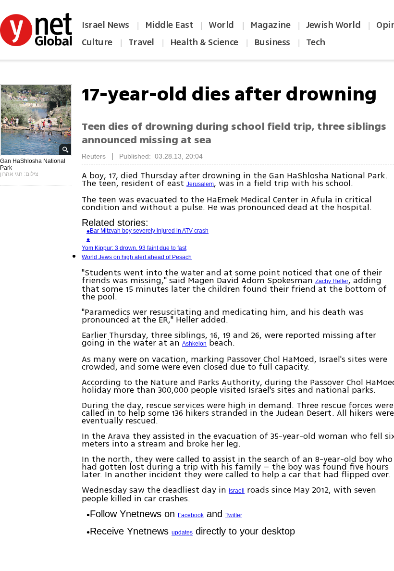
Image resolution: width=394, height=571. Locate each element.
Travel (141, 42)
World (222, 25)
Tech (315, 42)
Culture (97, 42)
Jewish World (333, 25)
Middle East (169, 25)
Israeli (237, 490)
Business (272, 42)
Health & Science (204, 42)
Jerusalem (200, 184)
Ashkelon (194, 343)
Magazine (270, 25)
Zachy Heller (331, 281)
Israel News (105, 25)
